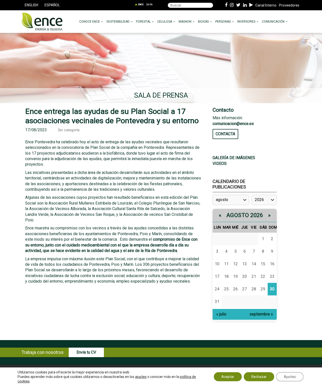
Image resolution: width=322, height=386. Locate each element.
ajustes (141, 377)
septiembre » (261, 314)
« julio (221, 314)
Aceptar (227, 377)
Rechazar (259, 377)
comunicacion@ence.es (233, 123)
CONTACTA (225, 134)
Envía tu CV (86, 352)
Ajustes (290, 377)
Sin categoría (68, 130)
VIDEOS (220, 163)
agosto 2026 (244, 215)
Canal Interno (265, 5)
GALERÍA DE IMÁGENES (234, 157)
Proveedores (289, 5)
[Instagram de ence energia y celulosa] (232, 5)
